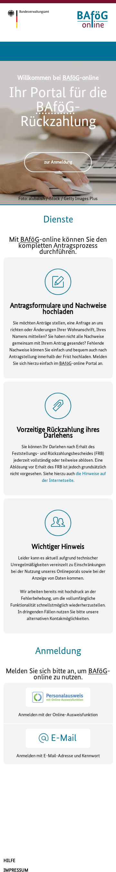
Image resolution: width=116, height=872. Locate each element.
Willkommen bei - (58, 78)
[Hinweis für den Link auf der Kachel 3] (58, 523)
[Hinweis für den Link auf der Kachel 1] (58, 281)
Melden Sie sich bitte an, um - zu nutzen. (58, 674)
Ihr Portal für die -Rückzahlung (58, 107)
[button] (58, 744)
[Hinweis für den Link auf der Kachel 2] (58, 405)
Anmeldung (58, 651)
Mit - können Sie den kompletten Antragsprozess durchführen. (58, 246)
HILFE (10, 861)
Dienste (58, 220)
